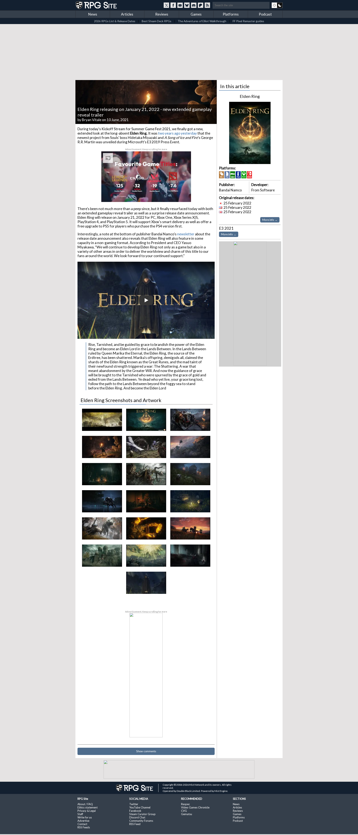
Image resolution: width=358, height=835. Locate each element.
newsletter (185, 234)
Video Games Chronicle (195, 807)
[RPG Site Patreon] (200, 5)
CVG (184, 810)
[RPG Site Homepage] (96, 5)
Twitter (133, 804)
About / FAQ (85, 804)
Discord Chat (137, 817)
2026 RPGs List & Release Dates (114, 21)
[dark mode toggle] (277, 5)
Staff (80, 814)
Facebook (135, 810)
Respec (185, 804)
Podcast (265, 14)
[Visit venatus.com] (183, 195)
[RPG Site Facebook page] (173, 5)
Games (196, 14)
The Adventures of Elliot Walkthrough (202, 21)
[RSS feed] (207, 5)
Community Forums (141, 820)
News (92, 14)
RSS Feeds (83, 827)
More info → (269, 219)
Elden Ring (250, 96)
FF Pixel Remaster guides (248, 21)
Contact (82, 824)
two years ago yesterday (177, 133)
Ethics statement (87, 807)
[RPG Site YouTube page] (180, 5)
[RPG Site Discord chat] (193, 5)
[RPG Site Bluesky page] (187, 5)
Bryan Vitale (91, 120)
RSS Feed (134, 824)
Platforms (231, 14)
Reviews (161, 14)
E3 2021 (226, 228)
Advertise (83, 820)
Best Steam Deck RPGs (156, 21)
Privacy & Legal (86, 810)
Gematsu (186, 814)
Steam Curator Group (142, 814)
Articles (127, 14)
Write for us (84, 817)
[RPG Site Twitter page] (166, 5)
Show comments (146, 751)
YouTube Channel (139, 807)
